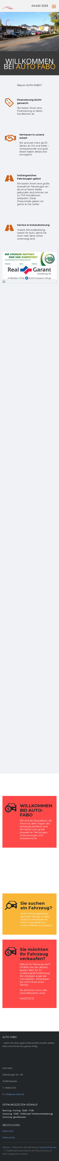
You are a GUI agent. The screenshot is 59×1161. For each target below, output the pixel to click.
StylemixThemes (47, 1147)
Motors (6, 1147)
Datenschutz (8, 1137)
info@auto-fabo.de (14, 1094)
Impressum (8, 1130)
